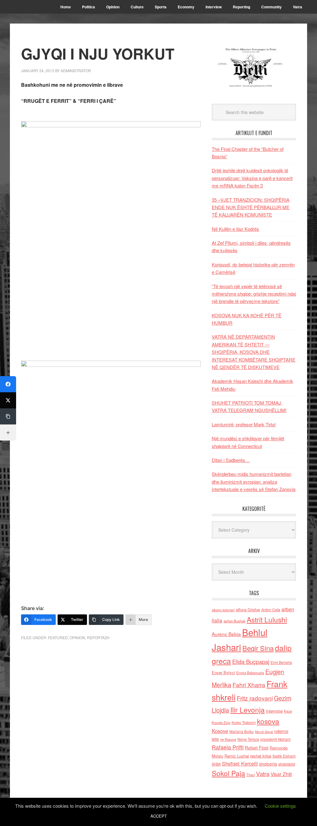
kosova (268, 721)
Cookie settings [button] (280, 805)
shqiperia (268, 764)
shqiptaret (286, 764)
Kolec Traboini (244, 722)
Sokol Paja (228, 773)
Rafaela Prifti (228, 747)
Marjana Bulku (241, 731)
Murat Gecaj (264, 731)
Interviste (274, 711)
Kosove (220, 731)
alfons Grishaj (248, 610)
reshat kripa (260, 756)
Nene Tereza (248, 739)
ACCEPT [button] (158, 816)
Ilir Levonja (247, 709)
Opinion (77, 637)
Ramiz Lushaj (236, 756)
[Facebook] (8, 384)
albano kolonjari (223, 610)
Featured (58, 637)
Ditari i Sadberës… (231, 460)
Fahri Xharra (248, 684)
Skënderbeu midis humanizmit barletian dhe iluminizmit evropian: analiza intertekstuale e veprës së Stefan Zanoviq (253, 481)
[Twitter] (8, 400)
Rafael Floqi (256, 748)
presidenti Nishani (275, 739)
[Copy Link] (8, 416)
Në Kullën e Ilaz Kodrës (235, 229)
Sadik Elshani (284, 755)
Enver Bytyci (223, 672)
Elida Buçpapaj (250, 661)
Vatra (262, 773)
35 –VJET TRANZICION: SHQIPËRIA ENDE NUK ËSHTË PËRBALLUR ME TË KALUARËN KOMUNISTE (250, 207)
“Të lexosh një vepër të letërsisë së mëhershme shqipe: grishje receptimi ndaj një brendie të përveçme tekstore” (254, 294)
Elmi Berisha (281, 662)
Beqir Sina (258, 648)
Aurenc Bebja (226, 633)
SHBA (216, 764)
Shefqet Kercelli (240, 763)
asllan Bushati (234, 620)
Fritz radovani (255, 698)
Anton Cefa (270, 609)
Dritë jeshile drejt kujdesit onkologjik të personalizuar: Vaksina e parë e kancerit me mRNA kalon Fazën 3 (252, 178)
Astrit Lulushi (267, 619)
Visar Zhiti (281, 774)
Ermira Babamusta (250, 672)
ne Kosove (228, 739)
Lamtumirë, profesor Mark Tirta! (244, 424)
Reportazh (98, 637)
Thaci (250, 774)
